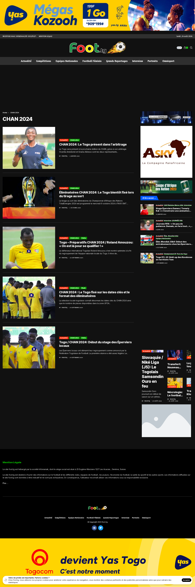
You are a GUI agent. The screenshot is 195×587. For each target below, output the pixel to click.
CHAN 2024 (14, 112)
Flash (83, 288)
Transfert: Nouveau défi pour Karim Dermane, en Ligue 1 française (174, 366)
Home (5, 112)
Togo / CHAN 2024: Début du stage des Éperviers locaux (95, 344)
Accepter (186, 580)
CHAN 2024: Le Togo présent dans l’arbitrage (93, 144)
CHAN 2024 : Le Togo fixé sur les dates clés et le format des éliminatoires (94, 294)
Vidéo (83, 238)
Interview (125, 518)
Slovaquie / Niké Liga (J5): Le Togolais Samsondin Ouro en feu (152, 371)
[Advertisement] (97, 84)
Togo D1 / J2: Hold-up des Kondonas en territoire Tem (174, 258)
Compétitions (60, 518)
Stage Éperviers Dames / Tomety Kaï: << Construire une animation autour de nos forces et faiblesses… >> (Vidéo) (172, 209)
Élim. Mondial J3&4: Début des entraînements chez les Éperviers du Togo (173, 243)
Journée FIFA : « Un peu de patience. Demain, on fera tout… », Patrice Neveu (173, 225)
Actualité (64, 140)
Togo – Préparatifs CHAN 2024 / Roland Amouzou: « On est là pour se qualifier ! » (96, 244)
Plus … (5, 483)
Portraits (135, 518)
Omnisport (146, 518)
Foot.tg (64, 156)
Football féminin (94, 518)
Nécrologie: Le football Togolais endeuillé (175, 394)
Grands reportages (111, 518)
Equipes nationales (76, 518)
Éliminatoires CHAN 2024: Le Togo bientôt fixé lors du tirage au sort (96, 194)
